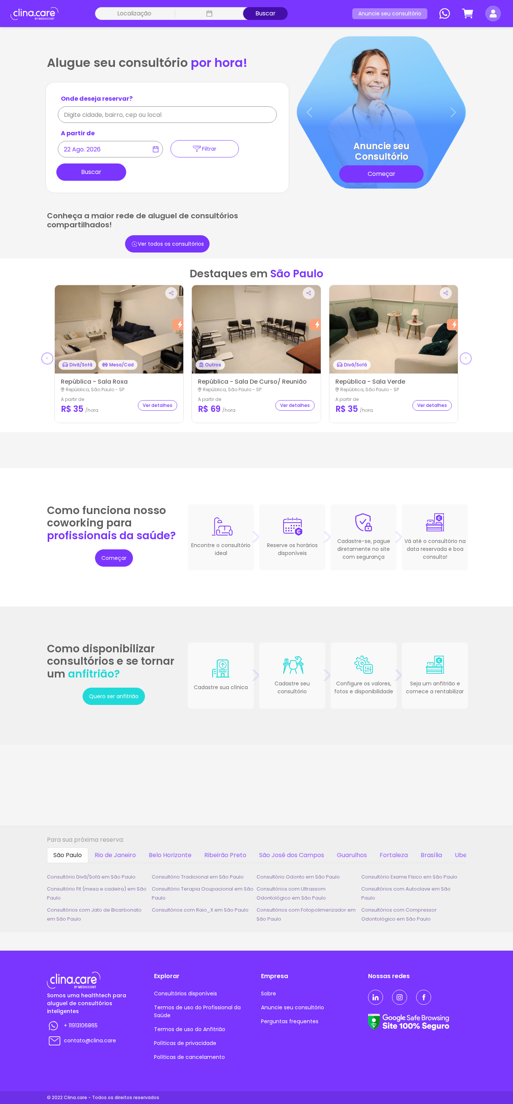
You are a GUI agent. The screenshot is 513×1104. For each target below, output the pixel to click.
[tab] (67, 855)
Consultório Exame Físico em (409, 876)
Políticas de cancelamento (189, 1057)
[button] (208, 14)
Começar (114, 558)
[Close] (148, 141)
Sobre (268, 993)
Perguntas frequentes (289, 1021)
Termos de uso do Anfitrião (189, 1029)
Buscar (265, 13)
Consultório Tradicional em (198, 876)
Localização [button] (134, 13)
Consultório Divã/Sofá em (91, 876)
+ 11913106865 (81, 1025)
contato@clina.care (90, 1040)
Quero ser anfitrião (114, 696)
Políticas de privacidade (185, 1043)
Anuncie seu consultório (389, 13)
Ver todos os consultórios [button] (171, 244)
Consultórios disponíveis (185, 993)
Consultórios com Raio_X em (200, 909)
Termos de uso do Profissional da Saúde (197, 1011)
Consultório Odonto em (298, 876)
